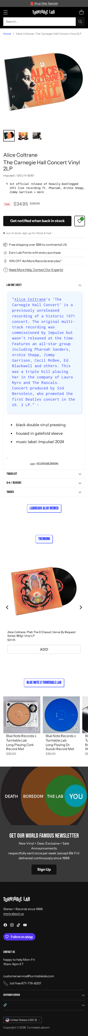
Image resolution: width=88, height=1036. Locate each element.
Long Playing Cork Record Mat (20, 747)
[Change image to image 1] (9, 135)
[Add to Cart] (36, 729)
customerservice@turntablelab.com (28, 976)
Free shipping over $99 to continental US (38, 245)
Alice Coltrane (20, 155)
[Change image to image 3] (37, 135)
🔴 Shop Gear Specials (44, 3)
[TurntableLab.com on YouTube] (25, 926)
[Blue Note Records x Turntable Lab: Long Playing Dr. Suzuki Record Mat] (61, 714)
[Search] (80, 21)
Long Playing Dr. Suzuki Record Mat (60, 747)
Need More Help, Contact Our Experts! (36, 270)
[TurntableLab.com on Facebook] (5, 926)
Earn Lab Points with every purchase (35, 253)
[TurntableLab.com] (44, 12)
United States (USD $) (23, 1020)
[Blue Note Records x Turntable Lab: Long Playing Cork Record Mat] (21, 714)
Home (7, 33)
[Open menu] (5, 12)
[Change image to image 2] (23, 135)
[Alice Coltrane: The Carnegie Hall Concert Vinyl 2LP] (44, 83)
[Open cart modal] (81, 12)
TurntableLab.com (38, 1027)
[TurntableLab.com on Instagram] (11, 926)
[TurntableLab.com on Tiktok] (18, 926)
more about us (13, 914)
